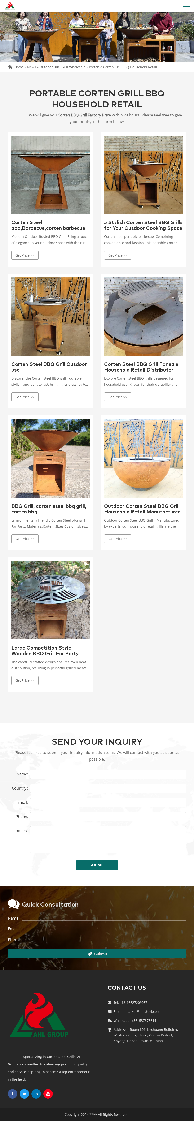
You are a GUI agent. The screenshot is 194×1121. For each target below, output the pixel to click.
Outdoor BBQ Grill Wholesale (62, 67)
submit (96, 865)
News (31, 67)
